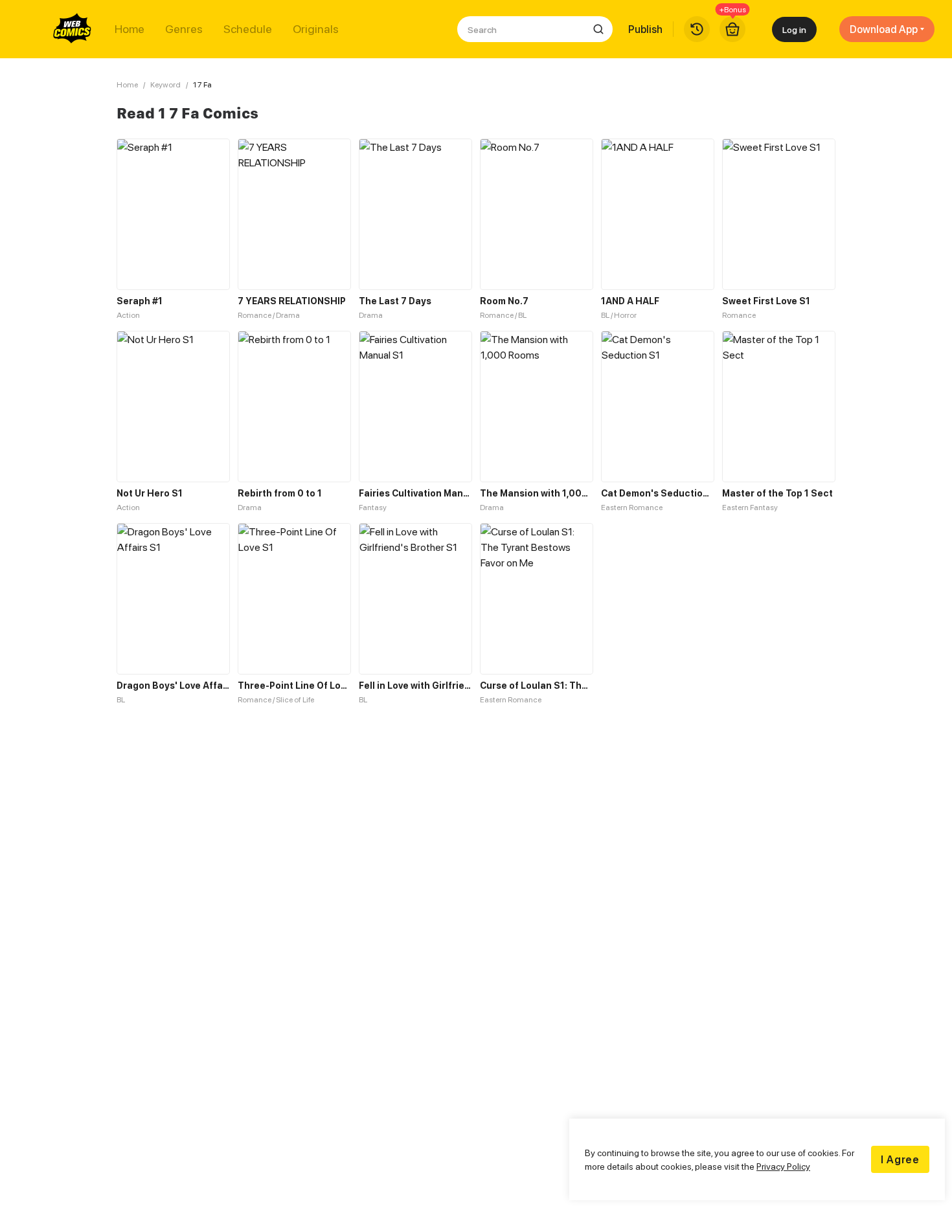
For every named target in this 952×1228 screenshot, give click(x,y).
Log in (794, 29)
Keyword (165, 84)
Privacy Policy (783, 1166)
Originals (316, 29)
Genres (184, 29)
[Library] (697, 29)
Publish (645, 29)
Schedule (247, 29)
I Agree (900, 1159)
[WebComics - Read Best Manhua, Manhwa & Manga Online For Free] (72, 29)
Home (129, 29)
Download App (884, 29)
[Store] (732, 29)
